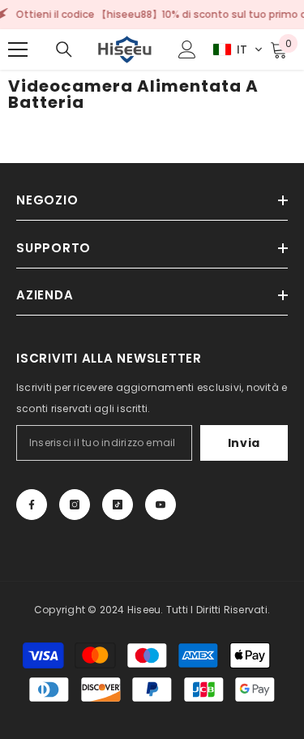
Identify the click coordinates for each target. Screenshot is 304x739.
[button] (238, 49)
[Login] (187, 49)
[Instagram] (74, 504)
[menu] (18, 49)
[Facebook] (31, 504)
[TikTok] (117, 504)
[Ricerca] (64, 49)
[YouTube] (160, 504)
